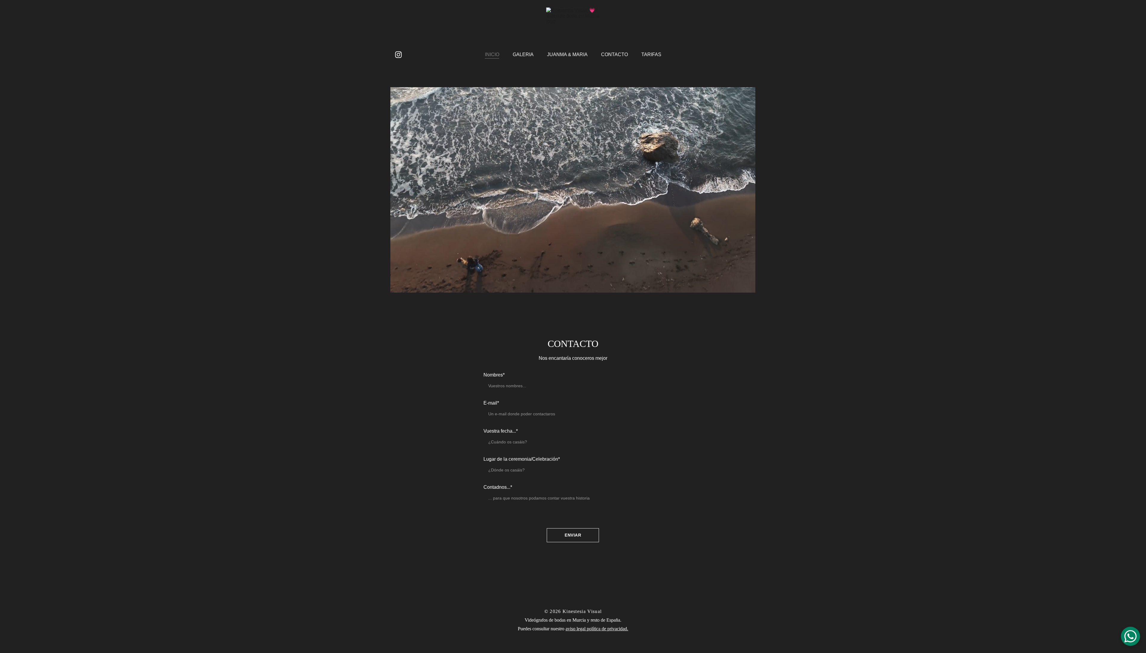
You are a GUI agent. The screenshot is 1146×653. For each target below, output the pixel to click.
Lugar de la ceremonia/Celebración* (521, 459)
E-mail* (491, 402)
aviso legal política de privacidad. (597, 628)
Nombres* (494, 374)
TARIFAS (651, 54)
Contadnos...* (497, 487)
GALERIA (523, 54)
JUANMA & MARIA (567, 54)
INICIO (492, 54)
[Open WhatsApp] (1130, 636)
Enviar (573, 535)
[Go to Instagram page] (398, 54)
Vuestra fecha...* (500, 431)
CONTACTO (614, 54)
